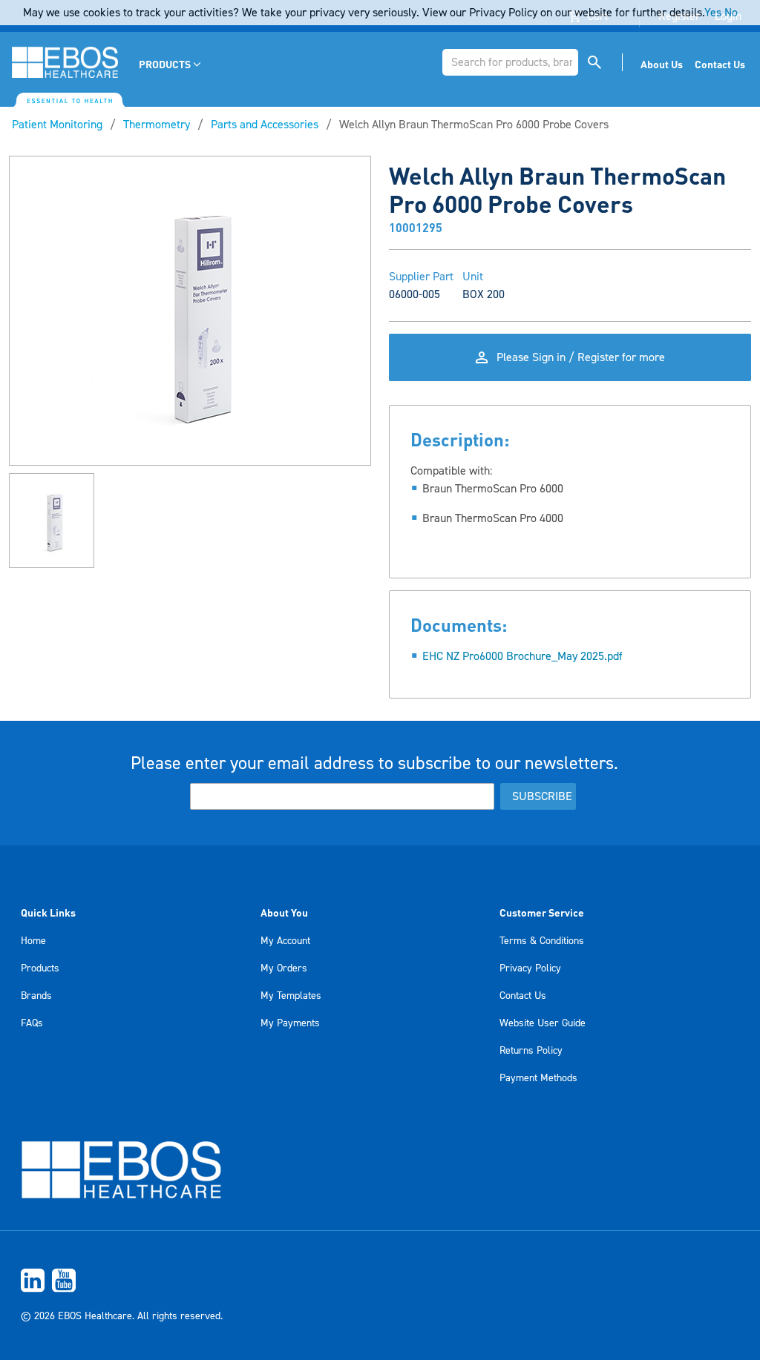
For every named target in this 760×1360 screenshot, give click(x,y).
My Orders (284, 968)
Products (40, 968)
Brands (36, 996)
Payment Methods (538, 1078)
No (731, 12)
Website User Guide (542, 1023)
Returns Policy (531, 1050)
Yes (712, 12)
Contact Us (522, 996)
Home (33, 941)
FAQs (32, 1023)
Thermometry (156, 124)
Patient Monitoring (57, 124)
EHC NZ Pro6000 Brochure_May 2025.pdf (522, 656)
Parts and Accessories (264, 124)
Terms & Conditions (541, 941)
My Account (285, 941)
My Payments (290, 1023)
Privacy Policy (530, 968)
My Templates (291, 996)
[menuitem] (171, 64)
